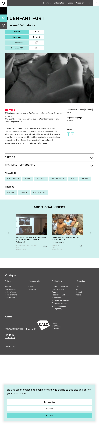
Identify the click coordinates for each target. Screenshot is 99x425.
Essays (55, 292)
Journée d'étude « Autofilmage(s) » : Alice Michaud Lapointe (31, 238)
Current (31, 287)
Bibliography (57, 309)
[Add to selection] (45, 245)
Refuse (49, 409)
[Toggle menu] (3, 11)
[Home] (3, 3)
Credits (78, 295)
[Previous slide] (8, 233)
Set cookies (49, 402)
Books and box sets (59, 303)
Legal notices (10, 346)
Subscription (59, 3)
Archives (32, 289)
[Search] (3, 18)
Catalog (8, 281)
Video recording (31, 245)
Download (20, 37)
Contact (78, 292)
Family (24, 193)
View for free (10, 298)
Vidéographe (21, 242)
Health (10, 193)
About (77, 287)
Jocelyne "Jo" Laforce (20, 25)
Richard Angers (58, 242)
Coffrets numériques (60, 287)
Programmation (34, 281)
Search (8, 287)
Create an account (83, 3)
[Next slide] (90, 233)
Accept (49, 415)
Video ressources (59, 306)
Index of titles (10, 292)
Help (77, 289)
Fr (96, 3)
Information (80, 281)
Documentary (72, 110)
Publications (57, 281)
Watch (21, 32)
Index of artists (11, 295)
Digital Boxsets (58, 289)
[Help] (3, 25)
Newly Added (10, 289)
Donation (46, 3)
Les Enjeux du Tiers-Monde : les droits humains (65, 238)
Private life (39, 193)
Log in (70, 3)
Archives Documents (60, 300)
